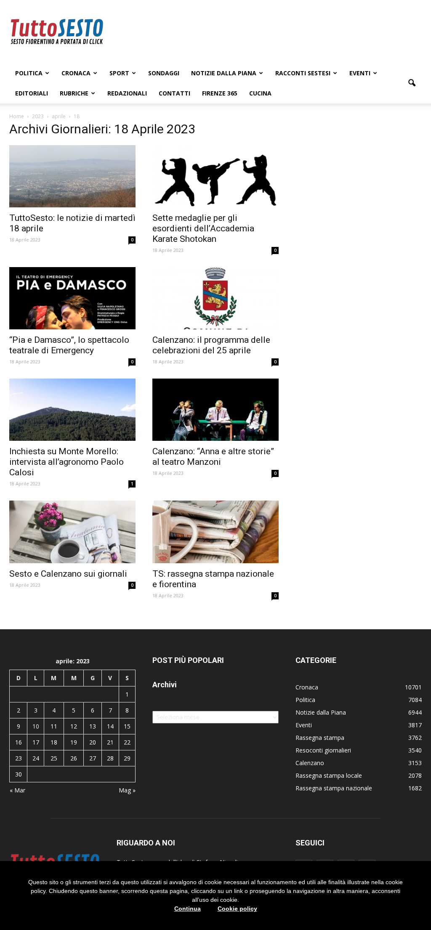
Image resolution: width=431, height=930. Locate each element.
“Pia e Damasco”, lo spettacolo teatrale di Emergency (69, 345)
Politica (29, 73)
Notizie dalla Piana (223, 73)
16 (18, 742)
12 (73, 726)
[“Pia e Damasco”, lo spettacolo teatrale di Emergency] (72, 298)
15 (127, 726)
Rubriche (74, 93)
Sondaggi (163, 73)
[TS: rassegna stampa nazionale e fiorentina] (215, 532)
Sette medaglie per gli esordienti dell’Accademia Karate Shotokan (203, 228)
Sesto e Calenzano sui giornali (68, 574)
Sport (119, 73)
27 (92, 758)
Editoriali (31, 93)
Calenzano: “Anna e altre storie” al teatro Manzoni (213, 456)
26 (73, 758)
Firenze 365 (219, 93)
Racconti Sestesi (302, 73)
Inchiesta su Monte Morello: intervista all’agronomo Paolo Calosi (66, 461)
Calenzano (309, 763)
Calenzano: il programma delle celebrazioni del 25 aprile (211, 345)
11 (54, 726)
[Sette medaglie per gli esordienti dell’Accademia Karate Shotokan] (215, 176)
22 (127, 742)
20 (92, 742)
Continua (187, 908)
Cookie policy (237, 908)
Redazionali (127, 93)
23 (18, 758)
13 (92, 726)
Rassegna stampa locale (328, 775)
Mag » (127, 790)
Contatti (174, 93)
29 (127, 758)
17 (35, 742)
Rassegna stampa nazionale (333, 788)
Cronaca (75, 73)
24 (35, 758)
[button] (412, 83)
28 (110, 758)
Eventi (359, 73)
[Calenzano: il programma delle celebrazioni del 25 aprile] (215, 298)
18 (54, 742)
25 (54, 758)
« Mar (17, 790)
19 (73, 742)
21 (110, 742)
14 (110, 726)
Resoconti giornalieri (323, 750)
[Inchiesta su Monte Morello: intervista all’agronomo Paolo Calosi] (72, 410)
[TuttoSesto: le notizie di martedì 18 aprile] (72, 176)
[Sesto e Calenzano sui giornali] (72, 532)
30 (18, 774)
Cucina (260, 93)
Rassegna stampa (319, 738)
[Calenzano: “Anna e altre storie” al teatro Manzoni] (215, 410)
